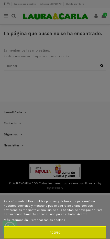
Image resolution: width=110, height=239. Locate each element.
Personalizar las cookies (47, 220)
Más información (16, 220)
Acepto (55, 232)
